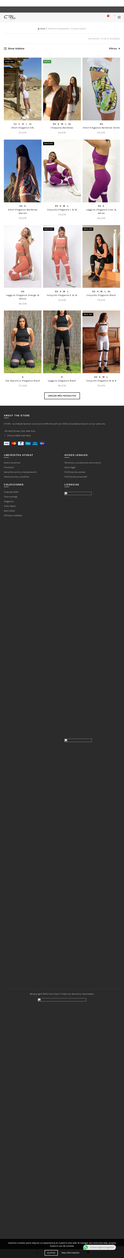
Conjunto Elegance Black (101, 295)
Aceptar (51, 1253)
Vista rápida (38, 66)
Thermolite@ (10, 496)
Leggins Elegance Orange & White (22, 297)
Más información (70, 1252)
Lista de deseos (108, 16)
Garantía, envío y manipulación (20, 472)
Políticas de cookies (74, 472)
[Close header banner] (121, 3)
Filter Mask (10, 506)
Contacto (9, 467)
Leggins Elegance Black (62, 380)
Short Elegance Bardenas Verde (101, 127)
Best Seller (9, 510)
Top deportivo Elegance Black (22, 380)
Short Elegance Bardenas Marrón (22, 211)
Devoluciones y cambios (16, 476)
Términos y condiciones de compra (82, 462)
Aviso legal (69, 467)
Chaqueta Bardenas (62, 127)
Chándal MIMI (11, 492)
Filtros (113, 48)
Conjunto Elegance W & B (101, 380)
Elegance (8, 501)
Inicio (42, 28)
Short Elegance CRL (22, 127)
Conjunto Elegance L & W (62, 209)
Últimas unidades (13, 515)
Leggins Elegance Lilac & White (101, 211)
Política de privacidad (75, 476)
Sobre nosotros (12, 462)
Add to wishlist (38, 60)
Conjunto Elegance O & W (62, 295)
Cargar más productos (62, 395)
